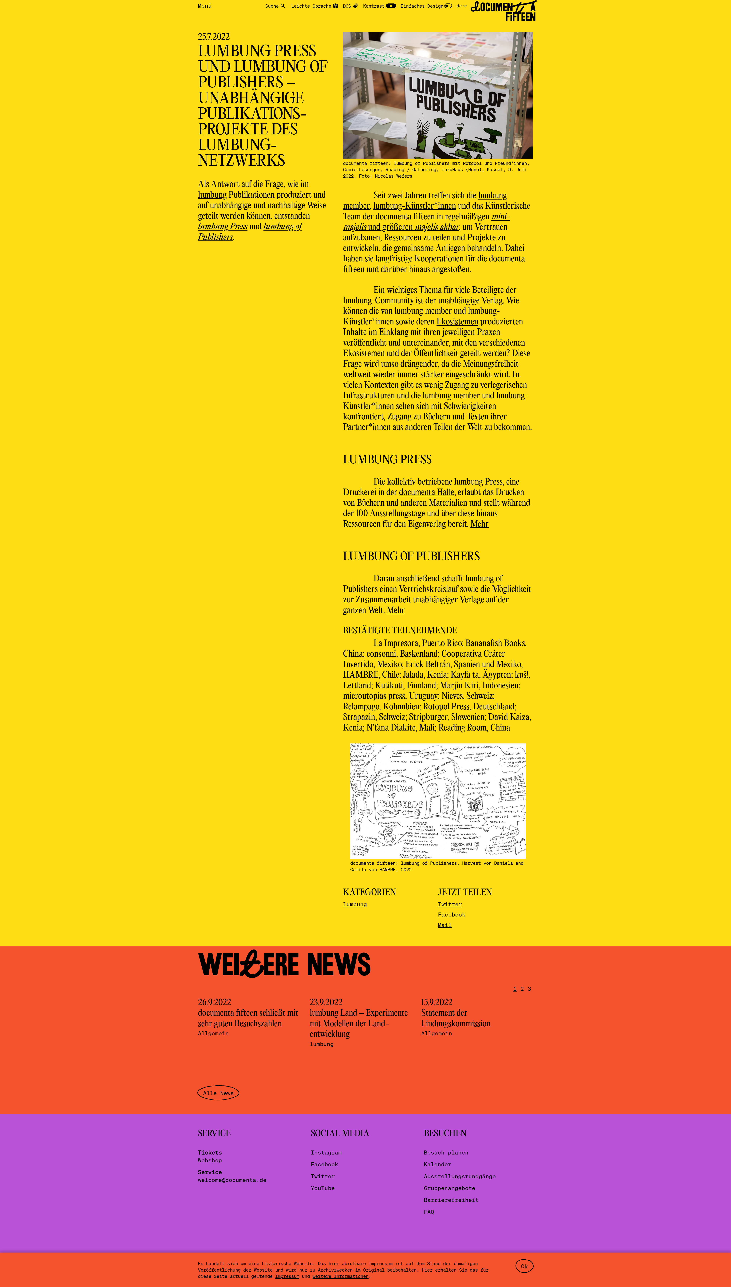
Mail (445, 924)
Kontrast (374, 6)
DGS (347, 6)
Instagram (326, 1152)
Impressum (287, 1276)
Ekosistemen (457, 322)
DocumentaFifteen (503, 12)
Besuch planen (446, 1152)
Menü (205, 5)
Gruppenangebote (449, 1187)
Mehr (479, 524)
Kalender (437, 1164)
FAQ (429, 1211)
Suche (272, 6)
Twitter (450, 904)
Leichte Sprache (311, 6)
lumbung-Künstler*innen (414, 206)
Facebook (451, 914)
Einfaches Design (422, 6)
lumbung (212, 195)
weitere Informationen (341, 1276)
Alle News (218, 1092)
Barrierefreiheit (451, 1199)
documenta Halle (426, 492)
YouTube (323, 1187)
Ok (524, 1266)
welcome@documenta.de (232, 1179)
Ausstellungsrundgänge (460, 1176)
